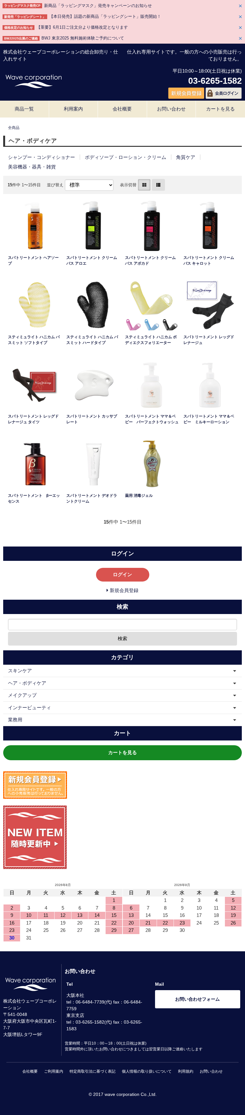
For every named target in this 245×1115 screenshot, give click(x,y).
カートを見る (220, 108)
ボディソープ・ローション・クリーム (125, 157)
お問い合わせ (171, 108)
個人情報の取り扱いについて (147, 1071)
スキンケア (20, 670)
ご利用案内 (53, 1071)
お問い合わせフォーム (197, 999)
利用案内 (73, 108)
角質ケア (185, 157)
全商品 (13, 127)
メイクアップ (22, 695)
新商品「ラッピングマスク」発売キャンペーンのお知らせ (98, 5)
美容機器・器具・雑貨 (32, 166)
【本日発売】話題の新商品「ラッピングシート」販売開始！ (105, 16)
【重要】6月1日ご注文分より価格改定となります (82, 27)
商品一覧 (24, 108)
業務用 (15, 719)
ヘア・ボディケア (27, 683)
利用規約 (185, 1071)
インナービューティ (29, 707)
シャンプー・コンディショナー (41, 157)
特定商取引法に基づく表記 (92, 1071)
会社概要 (122, 108)
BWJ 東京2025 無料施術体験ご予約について (82, 38)
